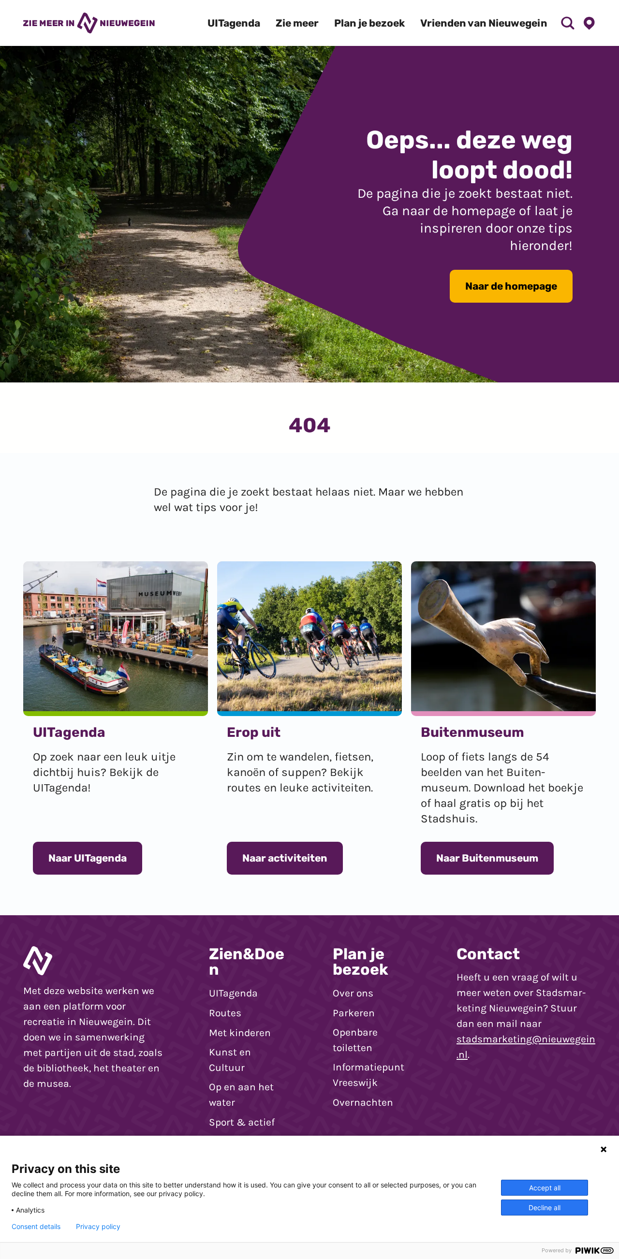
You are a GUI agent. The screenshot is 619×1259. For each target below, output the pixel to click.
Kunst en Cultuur (230, 1059)
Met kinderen (240, 1033)
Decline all (544, 1207)
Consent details (36, 1226)
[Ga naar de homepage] (89, 23)
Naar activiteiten (284, 858)
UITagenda (233, 993)
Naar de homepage (511, 286)
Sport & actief (242, 1122)
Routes (225, 1013)
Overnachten (363, 1102)
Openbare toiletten (355, 1040)
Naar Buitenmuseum (487, 858)
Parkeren (354, 1013)
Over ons (353, 993)
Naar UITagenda (87, 858)
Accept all (544, 1188)
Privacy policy (98, 1226)
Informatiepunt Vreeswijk (368, 1074)
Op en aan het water (241, 1094)
